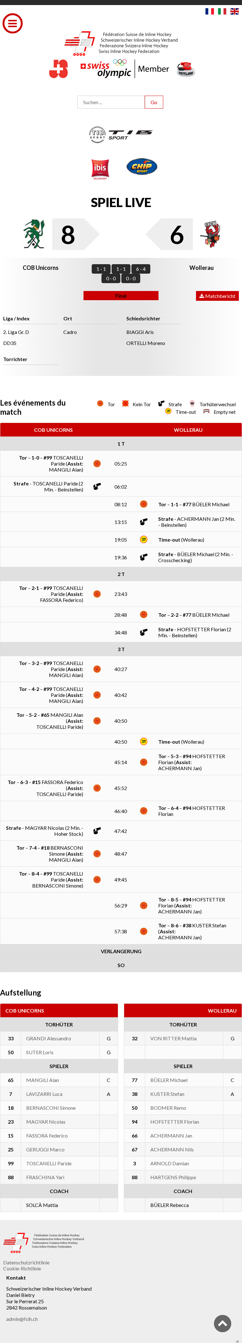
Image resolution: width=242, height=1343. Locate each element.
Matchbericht (219, 296)
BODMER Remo (168, 1108)
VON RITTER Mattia (173, 1038)
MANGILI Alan (42, 1080)
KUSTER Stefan (167, 1094)
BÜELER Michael (168, 1080)
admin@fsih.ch (22, 1319)
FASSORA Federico (47, 1135)
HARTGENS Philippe (173, 1177)
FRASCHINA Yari (45, 1177)
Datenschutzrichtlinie (26, 1262)
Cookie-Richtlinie (22, 1268)
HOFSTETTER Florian (174, 1122)
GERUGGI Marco (45, 1149)
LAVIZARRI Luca (44, 1094)
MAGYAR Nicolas (46, 1122)
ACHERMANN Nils (172, 1149)
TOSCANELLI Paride (49, 1163)
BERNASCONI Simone (51, 1108)
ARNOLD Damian (169, 1163)
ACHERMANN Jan (171, 1135)
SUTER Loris (40, 1052)
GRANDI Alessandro (48, 1038)
